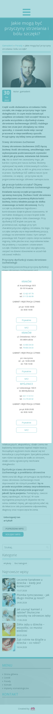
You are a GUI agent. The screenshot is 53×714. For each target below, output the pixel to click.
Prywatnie (26, 320)
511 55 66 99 (28, 296)
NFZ (26, 327)
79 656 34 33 (28, 347)
